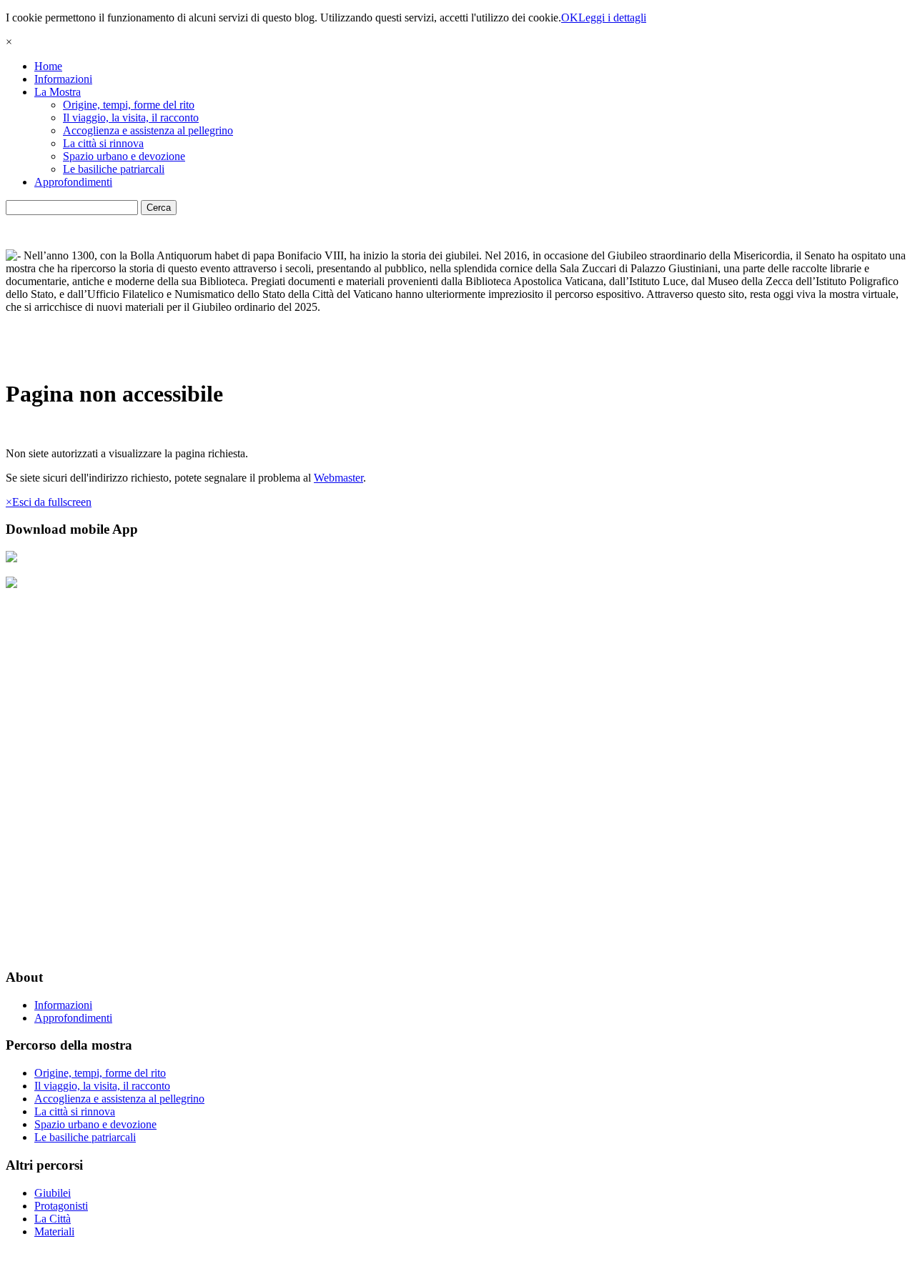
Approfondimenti (73, 182)
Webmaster (338, 478)
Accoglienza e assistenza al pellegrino (148, 130)
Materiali (54, 1231)
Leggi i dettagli (612, 17)
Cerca (159, 207)
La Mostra (57, 92)
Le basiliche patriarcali (113, 169)
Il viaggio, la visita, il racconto (131, 117)
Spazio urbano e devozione (124, 156)
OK (569, 17)
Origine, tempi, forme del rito (128, 105)
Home (48, 66)
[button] (49, 502)
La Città (52, 1219)
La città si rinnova (103, 143)
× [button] (9, 42)
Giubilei (52, 1193)
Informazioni (63, 79)
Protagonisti (61, 1206)
